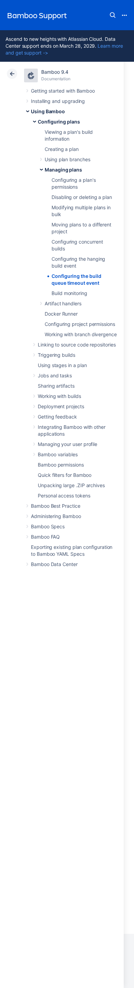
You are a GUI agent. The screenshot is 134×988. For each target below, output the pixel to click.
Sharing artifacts (56, 386)
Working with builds (59, 396)
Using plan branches (67, 159)
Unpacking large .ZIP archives (71, 485)
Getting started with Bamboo (63, 91)
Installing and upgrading (58, 101)
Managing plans (63, 170)
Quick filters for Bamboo (64, 475)
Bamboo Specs (48, 526)
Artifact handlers (63, 303)
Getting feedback (57, 417)
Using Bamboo (48, 111)
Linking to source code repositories (77, 345)
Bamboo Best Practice (55, 506)
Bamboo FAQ (45, 537)
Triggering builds (56, 355)
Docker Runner (61, 314)
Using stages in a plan (62, 365)
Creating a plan (62, 149)
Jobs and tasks (55, 375)
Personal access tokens (64, 495)
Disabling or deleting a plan (82, 197)
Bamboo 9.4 (54, 72)
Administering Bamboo (56, 516)
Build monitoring (69, 293)
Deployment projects (61, 406)
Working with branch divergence (81, 334)
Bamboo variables (58, 454)
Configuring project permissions (80, 324)
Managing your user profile (67, 444)
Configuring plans (59, 122)
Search (112, 15)
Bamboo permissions (61, 465)
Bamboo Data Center (54, 564)
